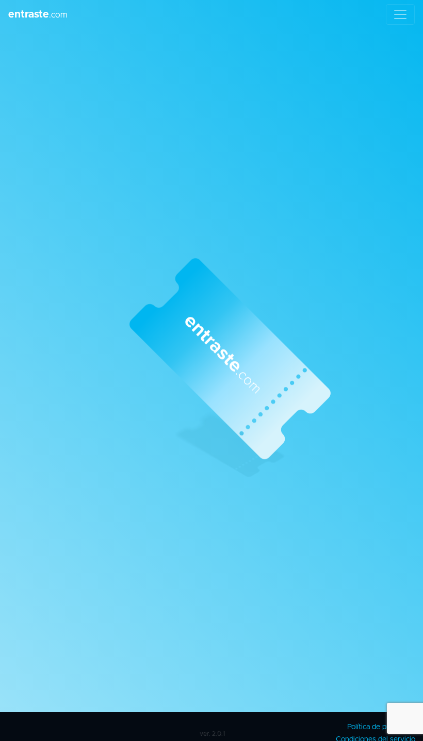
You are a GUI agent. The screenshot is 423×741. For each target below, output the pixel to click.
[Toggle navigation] (400, 14)
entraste (38, 14)
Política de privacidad (381, 727)
